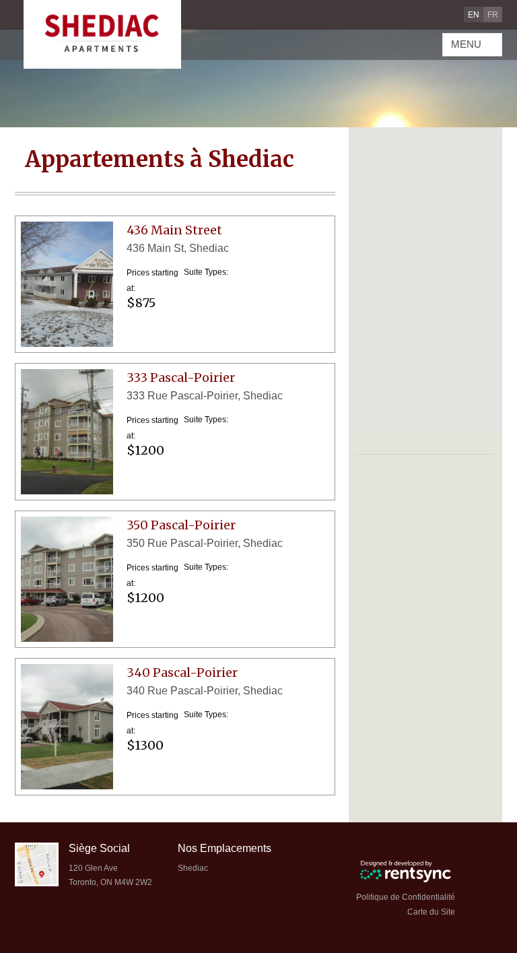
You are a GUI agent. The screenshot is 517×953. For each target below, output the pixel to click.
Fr (492, 15)
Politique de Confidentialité (405, 897)
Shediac (193, 868)
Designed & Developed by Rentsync (405, 871)
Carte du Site (431, 912)
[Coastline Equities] (102, 34)
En (473, 15)
